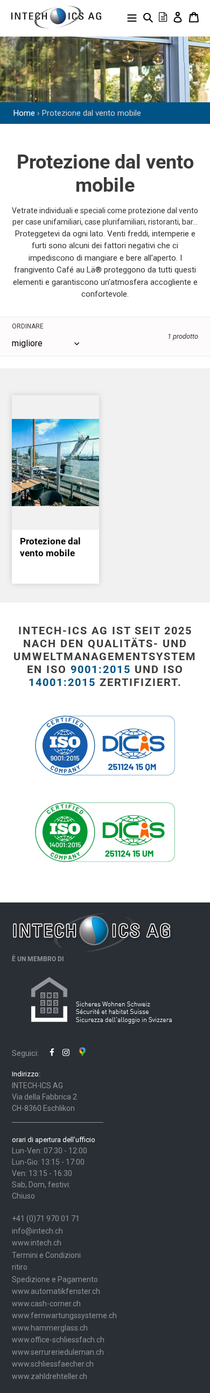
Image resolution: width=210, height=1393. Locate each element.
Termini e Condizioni (46, 1255)
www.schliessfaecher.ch (53, 1364)
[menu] (132, 17)
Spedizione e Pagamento (55, 1279)
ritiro (19, 1267)
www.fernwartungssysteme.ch (64, 1315)
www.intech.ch (36, 1242)
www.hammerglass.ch (50, 1328)
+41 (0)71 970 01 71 (46, 1218)
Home (24, 113)
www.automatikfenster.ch (56, 1291)
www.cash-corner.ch (46, 1303)
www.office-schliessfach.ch (58, 1339)
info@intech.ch (37, 1231)
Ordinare (28, 326)
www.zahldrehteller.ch (49, 1376)
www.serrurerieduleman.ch (58, 1352)
